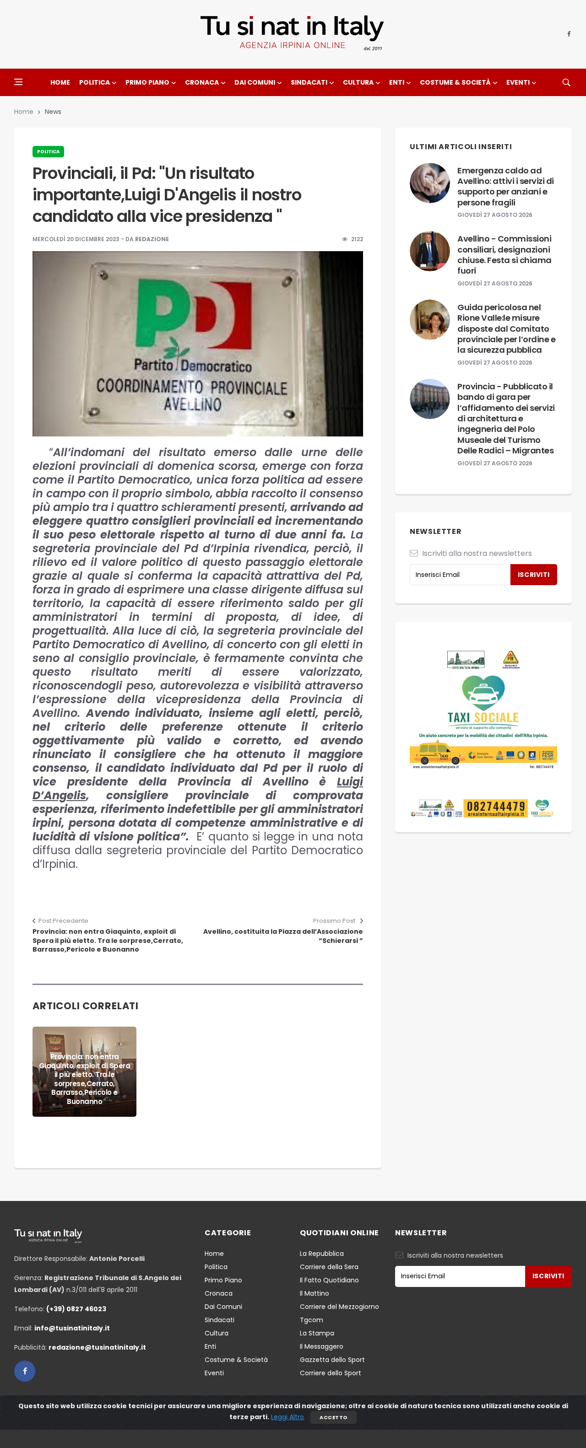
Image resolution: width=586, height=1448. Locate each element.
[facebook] (569, 34)
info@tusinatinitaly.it (72, 1328)
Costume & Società (455, 82)
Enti (396, 82)
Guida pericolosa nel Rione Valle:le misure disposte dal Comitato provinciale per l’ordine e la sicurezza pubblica (506, 328)
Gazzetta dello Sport (332, 1359)
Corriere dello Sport (330, 1373)
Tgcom (311, 1319)
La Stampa (317, 1333)
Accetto (333, 1417)
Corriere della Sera (329, 1266)
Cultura (358, 82)
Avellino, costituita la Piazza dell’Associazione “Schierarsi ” (283, 936)
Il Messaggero (321, 1346)
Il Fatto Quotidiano (329, 1280)
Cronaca (202, 82)
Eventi (518, 82)
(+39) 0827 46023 (76, 1308)
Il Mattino (314, 1293)
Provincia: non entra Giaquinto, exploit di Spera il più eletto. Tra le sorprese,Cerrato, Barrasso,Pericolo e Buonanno (108, 940)
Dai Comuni (254, 82)
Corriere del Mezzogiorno (339, 1306)
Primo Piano (147, 82)
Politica (94, 82)
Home (60, 82)
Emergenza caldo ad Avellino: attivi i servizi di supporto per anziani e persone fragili (505, 186)
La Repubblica (322, 1253)
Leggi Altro (287, 1416)
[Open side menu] (18, 81)
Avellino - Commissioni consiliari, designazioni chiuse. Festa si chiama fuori (504, 254)
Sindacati (309, 82)
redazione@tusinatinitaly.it (97, 1347)
